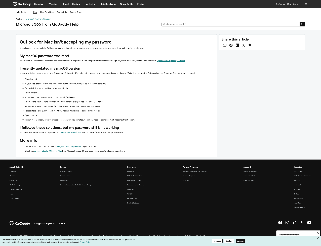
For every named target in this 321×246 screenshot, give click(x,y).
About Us (13, 171)
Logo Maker (298, 203)
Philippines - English (43, 223)
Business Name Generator (136, 185)
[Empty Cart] (306, 4)
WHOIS (130, 194)
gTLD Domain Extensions (302, 176)
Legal (11, 194)
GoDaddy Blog (15, 185)
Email (66, 4)
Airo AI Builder (127, 4)
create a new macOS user (70, 132)
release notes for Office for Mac (48, 151)
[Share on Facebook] (231, 45)
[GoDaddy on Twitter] (302, 224)
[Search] (302, 24)
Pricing (140, 4)
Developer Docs (132, 171)
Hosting (296, 194)
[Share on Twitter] (243, 45)
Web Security (298, 198)
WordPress (297, 189)
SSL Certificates (108, 4)
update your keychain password (171, 61)
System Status (76, 12)
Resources (64, 180)
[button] (318, 233)
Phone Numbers (299, 207)
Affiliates (186, 180)
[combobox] (231, 24)
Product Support (66, 171)
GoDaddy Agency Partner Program (195, 171)
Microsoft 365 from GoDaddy (38, 19)
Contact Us (62, 12)
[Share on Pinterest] (250, 45)
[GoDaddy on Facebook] (280, 224)
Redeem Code (132, 198)
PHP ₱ (62, 223)
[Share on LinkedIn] (237, 45)
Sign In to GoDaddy (250, 171)
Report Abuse (65, 176)
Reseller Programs (189, 176)
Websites (297, 180)
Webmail (130, 189)
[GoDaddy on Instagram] (287, 224)
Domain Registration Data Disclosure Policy (75, 185)
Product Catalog (133, 203)
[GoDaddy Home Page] (20, 223)
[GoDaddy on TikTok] (294, 224)
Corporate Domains (134, 180)
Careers (12, 176)
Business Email (299, 185)
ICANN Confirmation (134, 176)
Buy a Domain (298, 171)
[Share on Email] (225, 45)
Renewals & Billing (250, 176)
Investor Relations (16, 189)
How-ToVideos (47, 12)
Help (35, 12)
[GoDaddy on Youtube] (309, 224)
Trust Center (14, 198)
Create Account (249, 180)
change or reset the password (69, 146)
